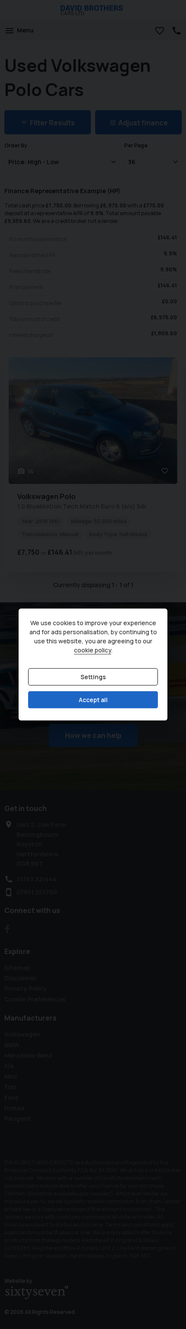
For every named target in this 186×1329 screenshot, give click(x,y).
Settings (93, 677)
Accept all (93, 700)
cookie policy (92, 650)
